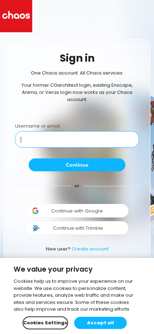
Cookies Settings (45, 322)
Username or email (37, 126)
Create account (90, 248)
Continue (77, 165)
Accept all (100, 322)
